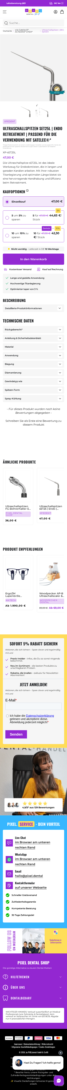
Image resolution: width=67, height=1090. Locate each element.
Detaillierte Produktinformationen (23, 308)
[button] (33, 422)
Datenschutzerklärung (32, 1044)
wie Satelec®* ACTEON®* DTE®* (24, 31)
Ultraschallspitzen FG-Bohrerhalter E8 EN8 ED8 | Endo (18, 507)
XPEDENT (9, 121)
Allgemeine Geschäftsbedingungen (25, 1047)
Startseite (7, 31)
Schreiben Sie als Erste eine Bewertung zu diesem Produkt (33, 422)
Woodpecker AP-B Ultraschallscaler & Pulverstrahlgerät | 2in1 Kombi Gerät (51, 594)
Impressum (18, 1044)
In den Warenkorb (33, 259)
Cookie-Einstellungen (47, 1047)
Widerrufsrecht (47, 1044)
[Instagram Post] (33, 940)
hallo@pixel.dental (29, 876)
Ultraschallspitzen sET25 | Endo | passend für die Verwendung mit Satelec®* (50, 507)
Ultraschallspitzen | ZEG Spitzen (53, 31)
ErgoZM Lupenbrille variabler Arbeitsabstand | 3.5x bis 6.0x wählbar (16, 594)
